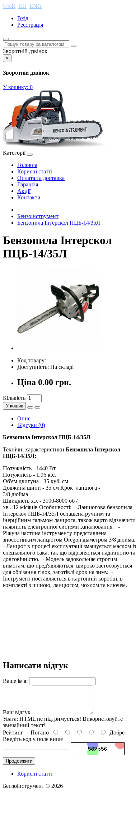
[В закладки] (30, 407)
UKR (9, 6)
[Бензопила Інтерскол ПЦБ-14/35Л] (58, 348)
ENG (35, 6)
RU (22, 6)
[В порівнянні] (37, 407)
